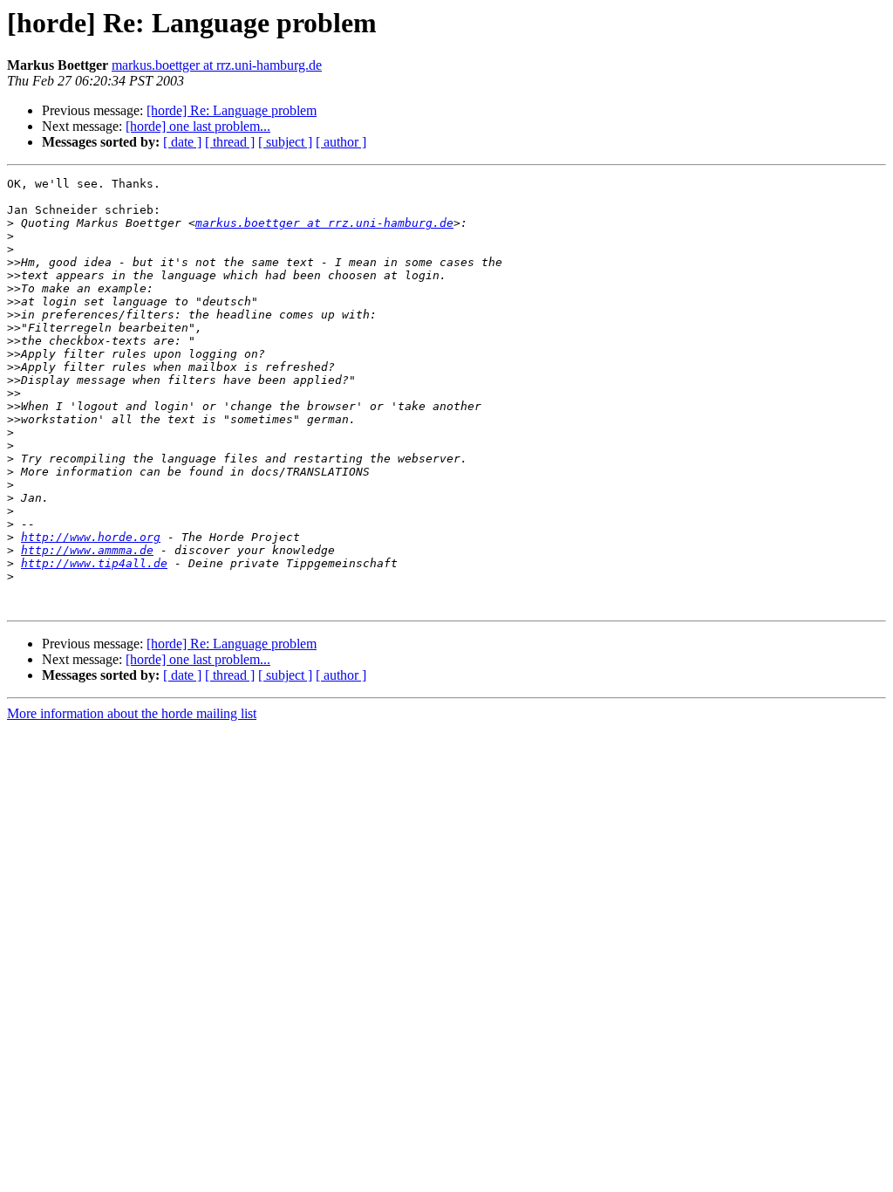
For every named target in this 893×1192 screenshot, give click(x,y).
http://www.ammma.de (87, 550)
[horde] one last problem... (198, 126)
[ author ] (341, 141)
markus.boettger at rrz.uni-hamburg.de (217, 65)
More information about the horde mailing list (131, 713)
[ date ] (182, 141)
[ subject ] (285, 141)
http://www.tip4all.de (94, 563)
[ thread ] (230, 141)
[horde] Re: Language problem (232, 110)
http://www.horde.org (90, 537)
